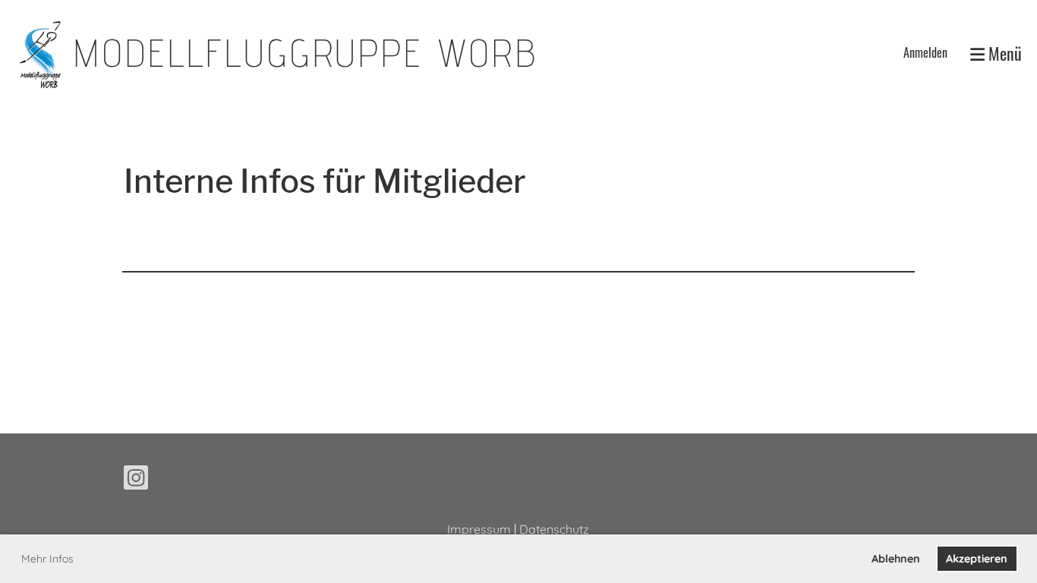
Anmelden (925, 52)
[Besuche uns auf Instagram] (136, 480)
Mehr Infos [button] (47, 559)
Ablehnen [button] (896, 559)
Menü (1003, 53)
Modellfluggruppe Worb (305, 53)
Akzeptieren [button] (976, 559)
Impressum (479, 529)
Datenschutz (554, 529)
